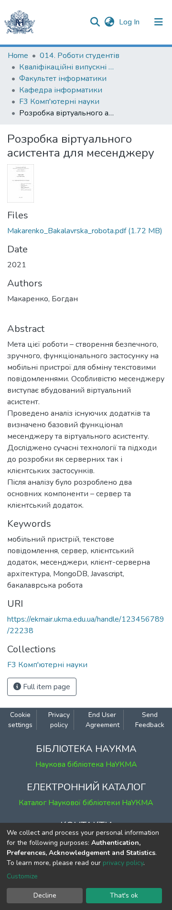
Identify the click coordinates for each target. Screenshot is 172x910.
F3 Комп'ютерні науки (59, 101)
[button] (109, 22)
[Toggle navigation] (158, 22)
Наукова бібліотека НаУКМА (86, 764)
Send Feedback (149, 719)
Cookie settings (20, 719)
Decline (44, 895)
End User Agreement (102, 719)
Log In (130, 22)
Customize (22, 876)
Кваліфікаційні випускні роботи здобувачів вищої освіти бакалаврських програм (67, 67)
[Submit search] (94, 22)
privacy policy (123, 862)
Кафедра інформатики (60, 90)
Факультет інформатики (63, 78)
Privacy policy (59, 719)
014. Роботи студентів (79, 55)
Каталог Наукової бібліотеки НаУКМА (86, 802)
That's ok (124, 895)
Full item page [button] (45, 687)
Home (18, 55)
